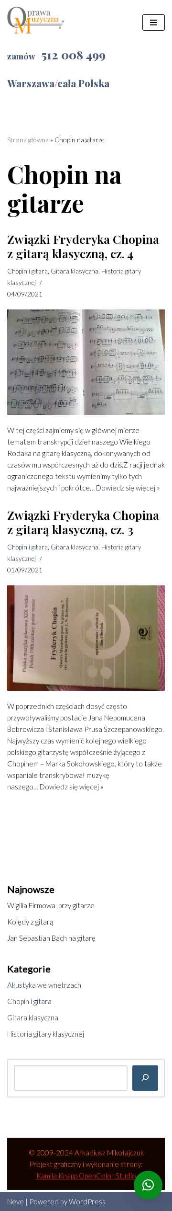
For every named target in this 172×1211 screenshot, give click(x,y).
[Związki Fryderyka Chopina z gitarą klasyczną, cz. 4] (86, 362)
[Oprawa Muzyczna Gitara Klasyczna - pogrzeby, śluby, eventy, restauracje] (35, 23)
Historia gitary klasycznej (45, 1033)
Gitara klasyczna (74, 271)
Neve (15, 1201)
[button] (148, 1185)
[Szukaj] (145, 1078)
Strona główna (28, 140)
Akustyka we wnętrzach (44, 985)
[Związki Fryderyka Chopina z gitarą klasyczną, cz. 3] (86, 638)
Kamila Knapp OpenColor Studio (86, 1175)
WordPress (87, 1201)
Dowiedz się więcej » (128, 487)
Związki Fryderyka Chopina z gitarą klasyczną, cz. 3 (83, 522)
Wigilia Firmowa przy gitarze (51, 905)
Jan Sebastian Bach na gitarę (51, 938)
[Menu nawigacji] (153, 22)
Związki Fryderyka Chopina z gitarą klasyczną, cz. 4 (83, 246)
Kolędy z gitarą (30, 921)
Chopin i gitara (27, 271)
